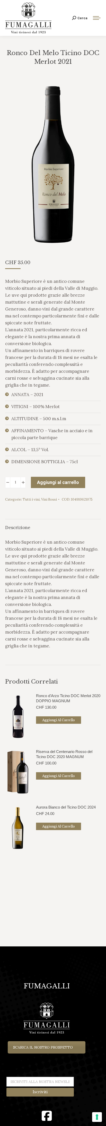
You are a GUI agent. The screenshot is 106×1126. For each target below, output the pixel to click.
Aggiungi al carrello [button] (58, 720)
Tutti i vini (31, 499)
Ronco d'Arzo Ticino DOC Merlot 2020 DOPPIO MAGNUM (68, 698)
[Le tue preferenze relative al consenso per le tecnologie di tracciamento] (97, 1117)
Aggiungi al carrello (58, 482)
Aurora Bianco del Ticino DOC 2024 (66, 807)
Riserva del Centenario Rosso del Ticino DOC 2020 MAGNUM (64, 754)
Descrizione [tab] (17, 527)
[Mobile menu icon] (97, 18)
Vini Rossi (49, 499)
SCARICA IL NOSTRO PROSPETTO (43, 1047)
